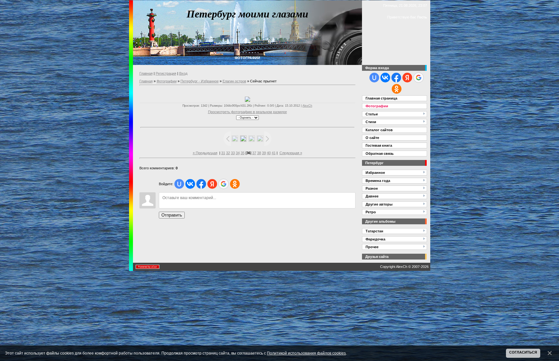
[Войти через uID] (179, 184)
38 (259, 153)
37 (254, 153)
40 (269, 153)
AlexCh (307, 105)
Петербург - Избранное (200, 81)
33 (233, 153)
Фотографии (167, 81)
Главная (146, 73)
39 (264, 153)
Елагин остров (234, 81)
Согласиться (523, 352)
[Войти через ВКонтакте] (190, 184)
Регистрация (166, 73)
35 (243, 153)
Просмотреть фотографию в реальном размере (247, 112)
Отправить (171, 215)
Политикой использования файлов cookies (306, 353)
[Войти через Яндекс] (212, 184)
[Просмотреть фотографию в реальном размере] (247, 99)
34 (238, 153)
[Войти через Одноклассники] (235, 184)
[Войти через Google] (223, 184)
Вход (183, 73)
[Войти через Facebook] (201, 184)
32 (228, 153)
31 (223, 153)
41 (274, 153)
